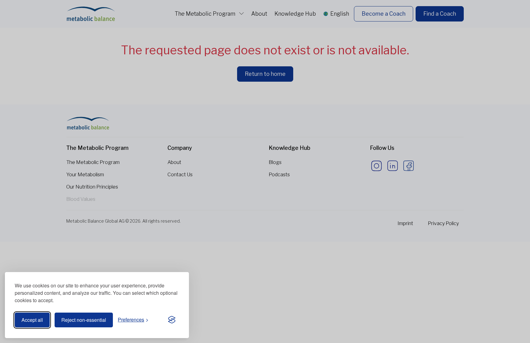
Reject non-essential (83, 319)
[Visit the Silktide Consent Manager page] (171, 320)
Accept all (32, 319)
